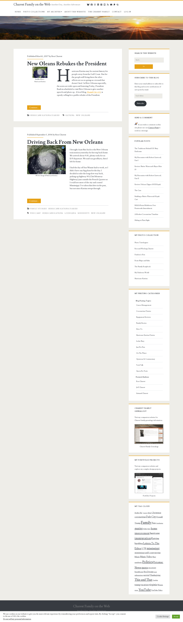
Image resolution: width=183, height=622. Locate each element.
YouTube (145, 590)
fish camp (35, 213)
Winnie (160, 585)
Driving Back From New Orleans (65, 142)
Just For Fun (140, 347)
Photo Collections (34, 12)
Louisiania (70, 213)
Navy (154, 557)
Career (145, 513)
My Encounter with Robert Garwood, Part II (148, 177)
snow (155, 572)
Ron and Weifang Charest (144, 249)
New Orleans (83, 115)
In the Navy (140, 341)
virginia (153, 584)
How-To (139, 329)
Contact (117, 12)
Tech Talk (139, 365)
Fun (154, 522)
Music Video (146, 556)
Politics (147, 562)
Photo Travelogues (141, 243)
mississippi (84, 213)
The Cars (138, 190)
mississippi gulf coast (144, 552)
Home (18, 12)
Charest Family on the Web (32, 4)
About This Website (75, 12)
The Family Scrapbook (143, 267)
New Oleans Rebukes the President (67, 63)
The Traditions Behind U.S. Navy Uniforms (146, 150)
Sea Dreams (149, 571)
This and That (143, 580)
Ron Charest (56, 56)
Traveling (155, 580)
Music (137, 557)
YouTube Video (156, 590)
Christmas (156, 512)
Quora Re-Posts (142, 371)
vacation (145, 584)
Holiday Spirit (147, 529)
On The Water (141, 353)
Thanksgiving (155, 575)
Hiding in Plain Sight (142, 220)
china (149, 513)
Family (146, 522)
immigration (143, 538)
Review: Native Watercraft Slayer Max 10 (148, 167)
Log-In (127, 12)
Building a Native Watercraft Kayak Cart (147, 197)
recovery (152, 567)
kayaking (139, 543)
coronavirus (140, 516)
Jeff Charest (140, 387)
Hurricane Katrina (52, 213)
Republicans (139, 572)
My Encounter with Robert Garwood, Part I (148, 158)
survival (146, 575)
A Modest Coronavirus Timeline (146, 214)
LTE (144, 548)
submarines (139, 575)
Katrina (70, 115)
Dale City (151, 516)
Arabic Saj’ (139, 513)
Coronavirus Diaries (143, 311)
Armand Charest (142, 393)
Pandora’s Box (140, 255)
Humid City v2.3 (94, 92)
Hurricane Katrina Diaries (45, 115)
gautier (139, 528)
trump (137, 584)
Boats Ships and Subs (142, 261)
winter (136, 590)
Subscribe (140, 103)
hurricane (155, 533)
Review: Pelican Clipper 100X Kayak (148, 184)
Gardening (159, 523)
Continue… (35, 108)
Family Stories (38, 209)
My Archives (54, 12)
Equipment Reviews (143, 317)
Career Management (143, 305)
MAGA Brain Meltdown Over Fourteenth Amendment (145, 206)
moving (157, 552)
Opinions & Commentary (145, 359)
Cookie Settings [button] (163, 617)
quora (144, 567)
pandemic (138, 562)
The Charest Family (99, 12)
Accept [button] (176, 617)
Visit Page (4, 17)
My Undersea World (142, 273)
